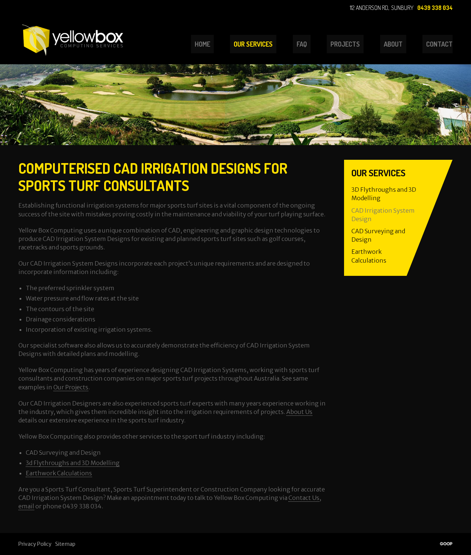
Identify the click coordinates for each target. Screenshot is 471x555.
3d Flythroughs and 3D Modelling (73, 462)
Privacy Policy (35, 544)
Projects (345, 44)
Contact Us (303, 497)
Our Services (253, 44)
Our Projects (70, 387)
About (393, 44)
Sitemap (65, 544)
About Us (299, 411)
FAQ (302, 44)
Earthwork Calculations (59, 473)
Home (202, 44)
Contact (439, 44)
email (26, 506)
